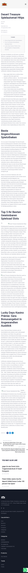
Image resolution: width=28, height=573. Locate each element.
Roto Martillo (4, 556)
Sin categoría (4, 32)
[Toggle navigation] (22, 4)
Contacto (3, 532)
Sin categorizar (4, 544)
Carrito (2, 564)
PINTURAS (3, 548)
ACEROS (3, 540)
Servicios (3, 525)
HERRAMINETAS (5, 542)
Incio (2, 521)
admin (2, 23)
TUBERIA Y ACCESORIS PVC (8, 546)
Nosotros (3, 523)
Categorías (3, 529)
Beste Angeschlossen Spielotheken (13, 40)
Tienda (2, 566)
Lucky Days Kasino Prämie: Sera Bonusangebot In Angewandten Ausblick (12, 47)
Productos (3, 527)
